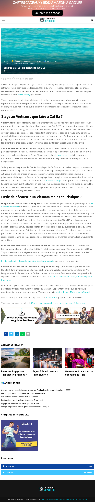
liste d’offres (51, 297)
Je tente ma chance (47, 13)
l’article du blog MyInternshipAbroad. (73, 292)
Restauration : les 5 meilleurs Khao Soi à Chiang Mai (22, 400)
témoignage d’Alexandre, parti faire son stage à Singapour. (58, 303)
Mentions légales (48, 499)
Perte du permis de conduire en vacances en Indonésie (23, 393)
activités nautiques (54, 180)
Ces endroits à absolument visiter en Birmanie (19, 397)
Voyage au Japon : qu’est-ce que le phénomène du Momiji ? (24, 406)
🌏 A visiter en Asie (10, 382)
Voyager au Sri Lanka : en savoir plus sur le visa (20, 403)
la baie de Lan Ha (63, 155)
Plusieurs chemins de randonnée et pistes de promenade (27, 261)
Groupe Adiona (81, 499)
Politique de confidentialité (64, 499)
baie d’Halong (24, 94)
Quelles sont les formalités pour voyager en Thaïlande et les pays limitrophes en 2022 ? (36, 390)
